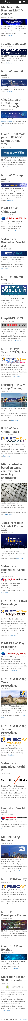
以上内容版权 (23, 1019)
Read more (10, 35)
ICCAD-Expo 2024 (7, 121)
